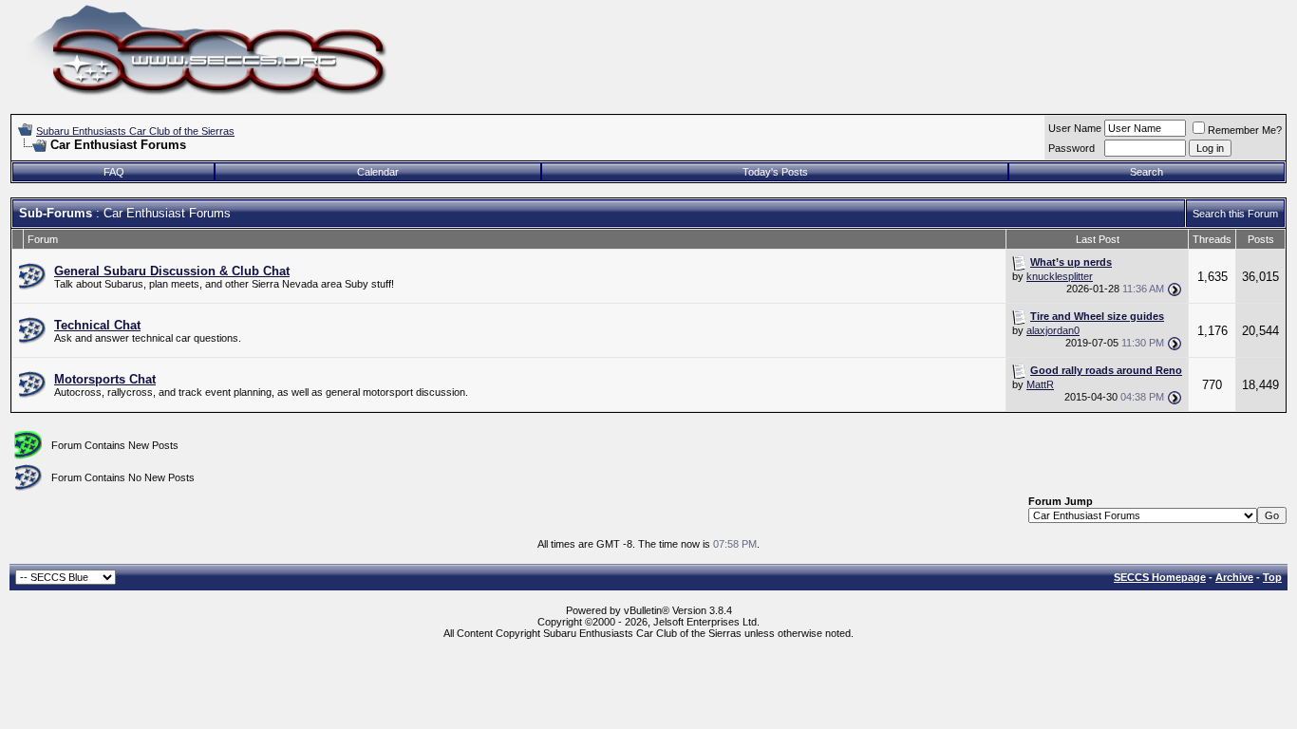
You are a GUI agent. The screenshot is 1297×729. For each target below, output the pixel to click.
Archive (1234, 577)
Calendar (378, 172)
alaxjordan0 (1053, 330)
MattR (1040, 384)
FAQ (113, 172)
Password (1071, 148)
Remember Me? (1245, 130)
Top (1272, 577)
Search (1146, 172)
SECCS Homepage (1160, 577)
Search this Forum (1235, 213)
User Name (1074, 128)
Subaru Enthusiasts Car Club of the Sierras (135, 131)
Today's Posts (775, 172)
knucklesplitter (1059, 276)
